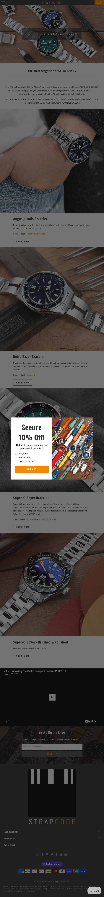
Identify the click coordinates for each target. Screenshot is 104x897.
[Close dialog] (90, 420)
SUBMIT (32, 469)
